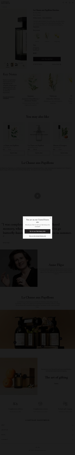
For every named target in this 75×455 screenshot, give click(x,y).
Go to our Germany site (37, 231)
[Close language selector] (50, 218)
